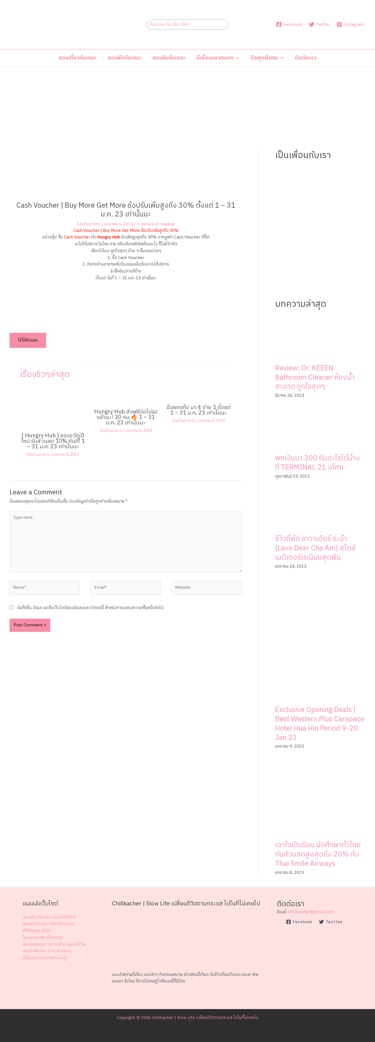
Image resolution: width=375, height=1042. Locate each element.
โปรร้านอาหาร (88, 224)
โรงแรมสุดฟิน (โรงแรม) (42, 937)
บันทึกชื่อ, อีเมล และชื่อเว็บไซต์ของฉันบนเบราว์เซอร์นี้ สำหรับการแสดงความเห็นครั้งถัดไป (90, 607)
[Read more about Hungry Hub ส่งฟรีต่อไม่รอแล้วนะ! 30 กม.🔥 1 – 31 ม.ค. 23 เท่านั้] (126, 395)
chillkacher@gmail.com (311, 912)
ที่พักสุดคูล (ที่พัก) (37, 930)
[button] (218, 58)
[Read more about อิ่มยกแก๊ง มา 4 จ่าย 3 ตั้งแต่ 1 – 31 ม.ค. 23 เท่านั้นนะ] (198, 393)
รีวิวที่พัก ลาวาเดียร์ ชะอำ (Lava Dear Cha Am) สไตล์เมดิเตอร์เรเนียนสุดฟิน (315, 548)
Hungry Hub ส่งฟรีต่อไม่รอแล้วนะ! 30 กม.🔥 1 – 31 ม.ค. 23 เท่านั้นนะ (126, 417)
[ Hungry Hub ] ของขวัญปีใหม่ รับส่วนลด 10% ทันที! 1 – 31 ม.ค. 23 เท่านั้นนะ (53, 441)
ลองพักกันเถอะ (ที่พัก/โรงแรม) (48, 923)
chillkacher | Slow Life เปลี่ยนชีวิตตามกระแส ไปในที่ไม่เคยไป (205, 1017)
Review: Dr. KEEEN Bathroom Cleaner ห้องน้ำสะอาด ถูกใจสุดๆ (315, 377)
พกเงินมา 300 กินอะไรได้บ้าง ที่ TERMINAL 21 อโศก (317, 463)
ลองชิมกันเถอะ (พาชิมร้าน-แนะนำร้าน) (54, 944)
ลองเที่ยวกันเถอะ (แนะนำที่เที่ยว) (49, 917)
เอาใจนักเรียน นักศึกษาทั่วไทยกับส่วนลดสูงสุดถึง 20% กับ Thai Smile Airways (318, 854)
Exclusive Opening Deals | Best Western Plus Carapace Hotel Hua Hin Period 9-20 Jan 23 (319, 724)
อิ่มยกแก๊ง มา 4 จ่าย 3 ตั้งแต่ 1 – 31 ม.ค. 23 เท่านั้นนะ (199, 410)
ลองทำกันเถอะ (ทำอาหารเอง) (47, 951)
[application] (236, 58)
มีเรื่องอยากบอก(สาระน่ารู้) (45, 957)
